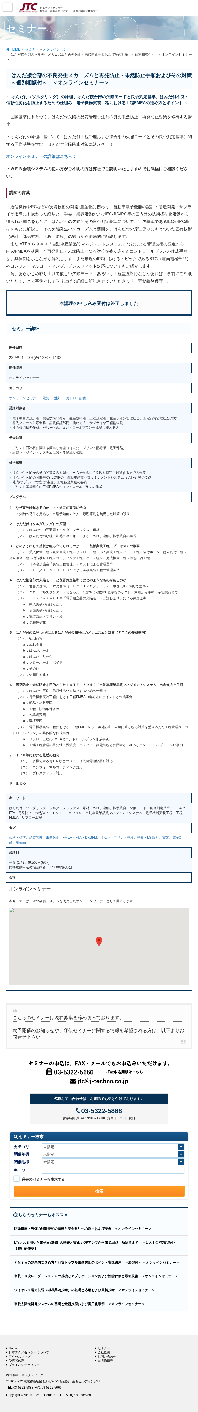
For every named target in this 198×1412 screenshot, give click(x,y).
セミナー (104, 1348)
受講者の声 (16, 1361)
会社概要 (104, 1352)
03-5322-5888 (101, 1111)
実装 (165, 838)
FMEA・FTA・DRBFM (80, 838)
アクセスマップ (19, 1356)
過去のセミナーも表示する (43, 1179)
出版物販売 (105, 1361)
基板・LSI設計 (148, 838)
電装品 (21, 842)
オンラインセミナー (24, 398)
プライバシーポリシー (24, 1365)
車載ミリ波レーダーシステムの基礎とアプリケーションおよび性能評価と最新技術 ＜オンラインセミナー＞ (96, 1276)
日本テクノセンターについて (29, 1352)
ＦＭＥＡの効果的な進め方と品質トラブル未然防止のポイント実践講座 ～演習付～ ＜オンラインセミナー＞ (96, 1262)
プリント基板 (124, 838)
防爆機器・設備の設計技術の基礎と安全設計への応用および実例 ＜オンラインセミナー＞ (83, 1229)
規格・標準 (17, 838)
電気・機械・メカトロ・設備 (64, 398)
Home (13, 1348)
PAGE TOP (188, 1365)
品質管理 (36, 838)
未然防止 (52, 838)
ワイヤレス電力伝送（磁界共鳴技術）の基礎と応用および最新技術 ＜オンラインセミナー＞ (84, 1290)
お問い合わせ (107, 1356)
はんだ (105, 838)
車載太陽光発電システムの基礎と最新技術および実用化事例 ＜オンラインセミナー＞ (79, 1304)
